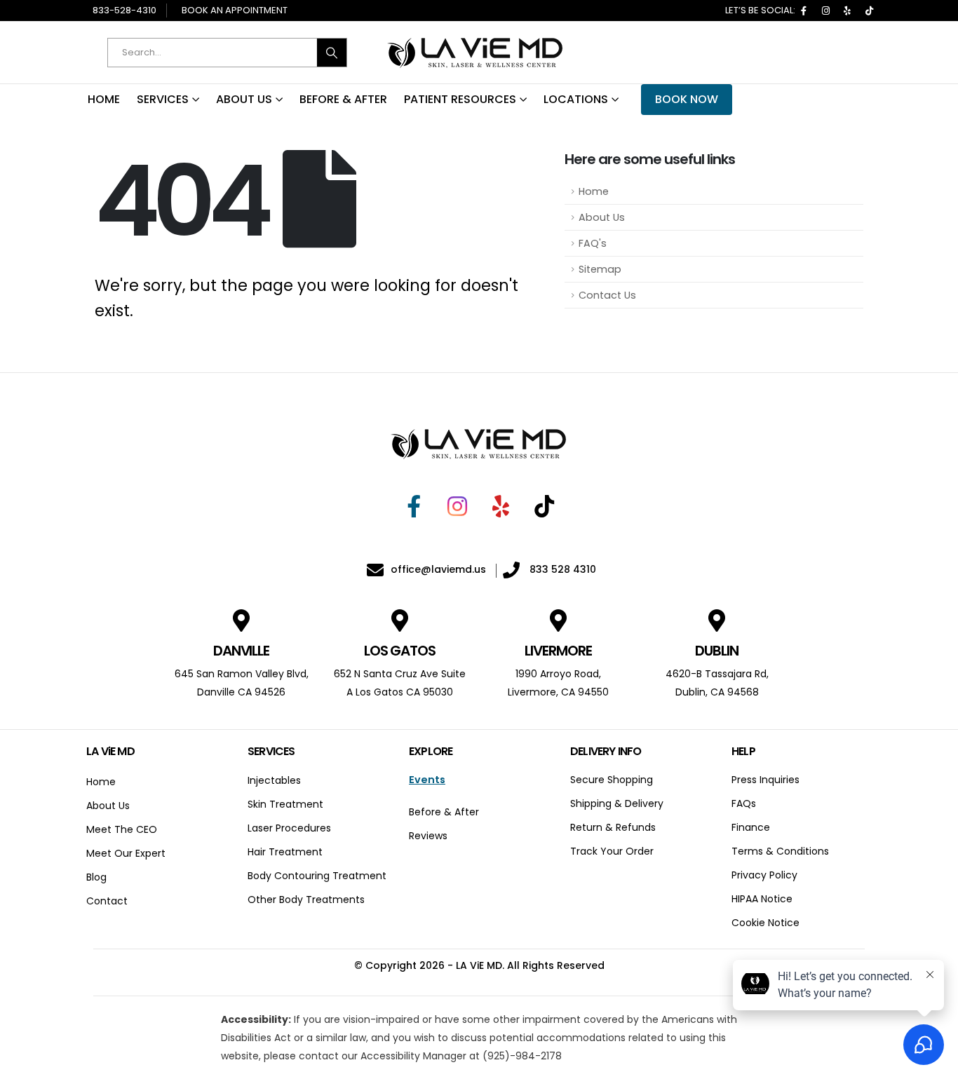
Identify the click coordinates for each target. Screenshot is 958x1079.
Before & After (343, 99)
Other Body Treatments (306, 900)
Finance (750, 827)
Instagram (825, 10)
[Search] (331, 53)
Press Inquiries (765, 780)
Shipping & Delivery (616, 803)
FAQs (743, 803)
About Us (244, 99)
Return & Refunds (613, 827)
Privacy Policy (764, 875)
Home (104, 99)
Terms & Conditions (780, 851)
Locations (576, 99)
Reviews (428, 836)
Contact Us (607, 295)
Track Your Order (612, 851)
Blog (96, 877)
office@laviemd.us (438, 569)
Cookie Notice (765, 923)
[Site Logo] (475, 53)
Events (427, 780)
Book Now (686, 99)
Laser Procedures (289, 828)
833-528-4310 (124, 10)
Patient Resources (460, 99)
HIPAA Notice (761, 899)
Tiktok (869, 10)
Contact (107, 901)
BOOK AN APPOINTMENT (235, 10)
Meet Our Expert (126, 853)
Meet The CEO (121, 829)
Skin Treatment (285, 804)
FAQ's (593, 243)
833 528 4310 (561, 569)
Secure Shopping (611, 780)
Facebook (803, 10)
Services (163, 99)
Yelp (847, 10)
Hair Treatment (285, 852)
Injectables (274, 780)
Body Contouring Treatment (317, 876)
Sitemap (600, 269)
